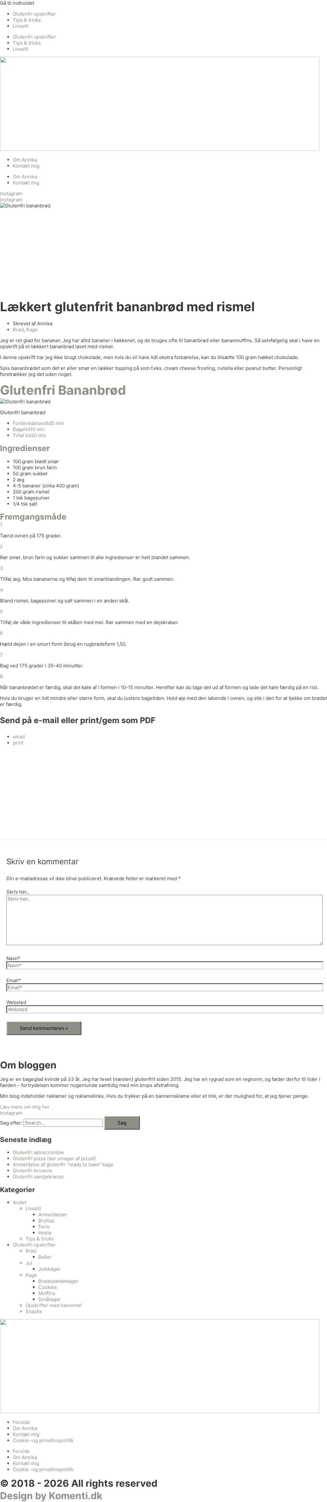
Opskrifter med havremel (54, 1305)
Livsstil (20, 26)
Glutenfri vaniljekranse (38, 1177)
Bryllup (46, 1221)
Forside (21, 1422)
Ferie (44, 1227)
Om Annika (25, 160)
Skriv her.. (17, 892)
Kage (32, 330)
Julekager (49, 1269)
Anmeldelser (52, 1214)
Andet (19, 1202)
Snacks (34, 1311)
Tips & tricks (27, 20)
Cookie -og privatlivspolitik (43, 1440)
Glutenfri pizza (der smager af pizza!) (54, 1158)
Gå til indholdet (17, 3)
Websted (16, 1002)
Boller (45, 1257)
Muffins (46, 1293)
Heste (45, 1233)
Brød (18, 330)
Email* (13, 980)
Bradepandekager (58, 1281)
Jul (29, 1263)
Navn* (13, 958)
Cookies (47, 1287)
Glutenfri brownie (32, 1171)
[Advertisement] (163, 253)
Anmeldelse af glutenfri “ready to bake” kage (63, 1164)
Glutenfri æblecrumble (38, 1152)
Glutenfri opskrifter (34, 14)
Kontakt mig (26, 166)
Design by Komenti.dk (51, 1495)
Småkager (49, 1299)
